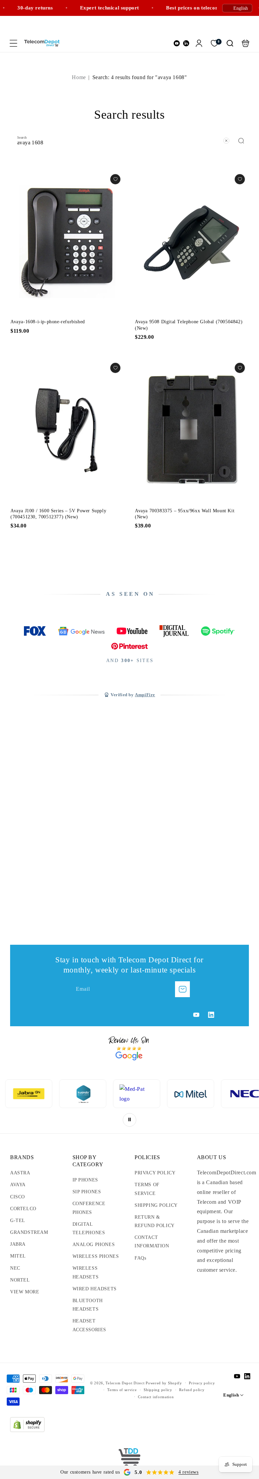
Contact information (156, 1397)
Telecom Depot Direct (125, 1383)
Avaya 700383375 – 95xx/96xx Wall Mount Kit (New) (192, 430)
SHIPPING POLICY (156, 1205)
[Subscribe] (182, 989)
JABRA (18, 1244)
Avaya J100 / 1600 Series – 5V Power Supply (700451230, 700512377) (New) (67, 430)
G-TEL (17, 1220)
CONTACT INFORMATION (152, 1241)
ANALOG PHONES (94, 1244)
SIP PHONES (87, 1191)
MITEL (18, 1256)
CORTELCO (23, 1208)
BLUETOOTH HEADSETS (88, 1305)
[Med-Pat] (83, 1093)
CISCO (17, 1196)
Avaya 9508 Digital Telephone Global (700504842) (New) (192, 241)
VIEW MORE (24, 1291)
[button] (13, 43)
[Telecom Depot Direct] (129, 1458)
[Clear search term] (226, 140)
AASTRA (20, 1172)
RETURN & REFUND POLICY (155, 1221)
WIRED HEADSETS (95, 1288)
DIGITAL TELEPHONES (89, 1228)
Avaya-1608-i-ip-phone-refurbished (67, 241)
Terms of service (122, 1390)
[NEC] (190, 1093)
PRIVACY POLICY (155, 1172)
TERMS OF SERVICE (147, 1189)
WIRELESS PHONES (96, 1256)
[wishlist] (115, 179)
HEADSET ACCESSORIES (90, 1325)
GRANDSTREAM (29, 1232)
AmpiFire (145, 694)
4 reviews (188, 1472)
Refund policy (191, 1390)
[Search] (241, 140)
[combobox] (129, 140)
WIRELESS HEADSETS (86, 1272)
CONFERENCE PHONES (89, 1208)
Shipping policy (158, 1390)
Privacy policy (202, 1383)
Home (79, 77)
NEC (15, 1268)
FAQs (140, 1258)
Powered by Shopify (164, 1383)
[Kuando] (29, 1093)
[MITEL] (137, 1093)
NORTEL (20, 1280)
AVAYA (18, 1184)
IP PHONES (85, 1179)
